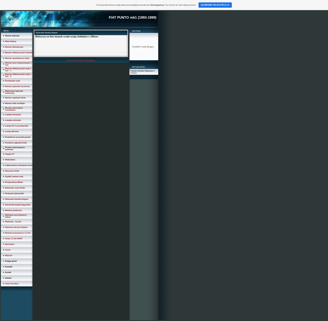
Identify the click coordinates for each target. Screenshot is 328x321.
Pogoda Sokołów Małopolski (141, 71)
